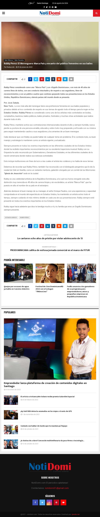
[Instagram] (49, 502)
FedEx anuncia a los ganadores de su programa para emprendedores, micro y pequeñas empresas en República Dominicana (80, 291)
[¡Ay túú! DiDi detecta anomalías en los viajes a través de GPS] (11, 414)
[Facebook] (35, 502)
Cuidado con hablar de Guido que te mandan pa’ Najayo (44, 425)
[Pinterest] (56, 502)
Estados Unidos (11, 217)
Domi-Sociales (19, 60)
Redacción (11, 67)
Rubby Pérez (24, 217)
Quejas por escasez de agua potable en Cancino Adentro (16, 288)
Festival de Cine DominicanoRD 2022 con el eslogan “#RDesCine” (49, 289)
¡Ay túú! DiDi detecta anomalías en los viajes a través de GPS (46, 411)
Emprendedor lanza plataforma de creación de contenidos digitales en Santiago (45, 384)
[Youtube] (63, 502)
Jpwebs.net (75, 514)
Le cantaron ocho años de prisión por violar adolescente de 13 (50, 238)
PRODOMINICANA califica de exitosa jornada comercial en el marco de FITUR (50, 250)
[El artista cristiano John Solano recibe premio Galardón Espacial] (11, 400)
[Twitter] (42, 502)
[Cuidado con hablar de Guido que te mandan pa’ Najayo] (11, 429)
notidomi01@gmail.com (57, 488)
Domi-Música (9, 60)
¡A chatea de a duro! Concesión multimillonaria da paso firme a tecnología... (52, 440)
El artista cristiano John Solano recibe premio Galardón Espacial (47, 396)
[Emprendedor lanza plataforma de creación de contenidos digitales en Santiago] (50, 349)
